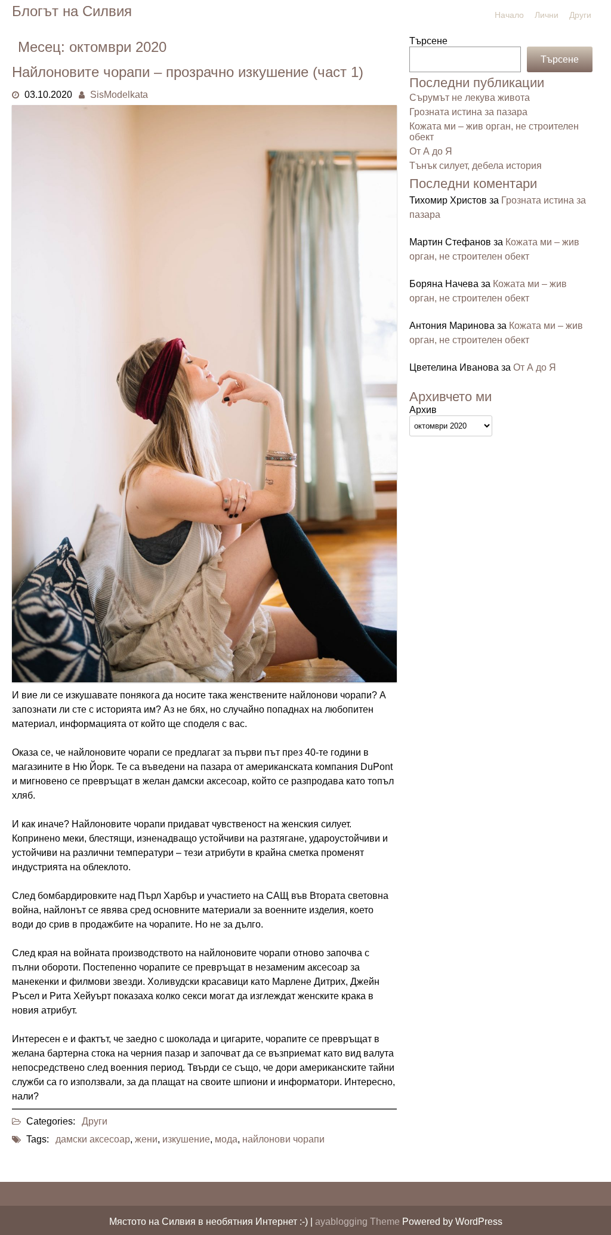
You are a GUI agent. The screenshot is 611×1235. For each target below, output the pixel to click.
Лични (546, 15)
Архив (423, 410)
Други (580, 15)
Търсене (428, 41)
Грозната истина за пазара (468, 112)
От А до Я (430, 151)
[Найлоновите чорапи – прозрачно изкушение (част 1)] (204, 679)
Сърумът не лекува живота (469, 98)
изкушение (186, 1139)
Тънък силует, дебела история (475, 166)
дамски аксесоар (92, 1139)
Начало (509, 15)
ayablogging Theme (358, 1221)
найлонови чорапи (283, 1139)
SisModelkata (119, 95)
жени (146, 1139)
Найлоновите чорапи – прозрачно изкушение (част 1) (187, 72)
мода (226, 1139)
